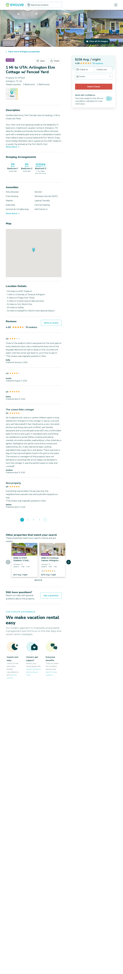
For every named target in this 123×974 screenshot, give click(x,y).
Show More (11, 147)
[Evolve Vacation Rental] (15, 5)
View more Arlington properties (24, 51)
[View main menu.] (115, 5)
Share (56, 61)
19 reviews (97, 63)
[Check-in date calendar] (77, 69)
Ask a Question (50, 595)
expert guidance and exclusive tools (33, 672)
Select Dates (93, 86)
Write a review (51, 323)
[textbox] (44, 5)
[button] (93, 76)
